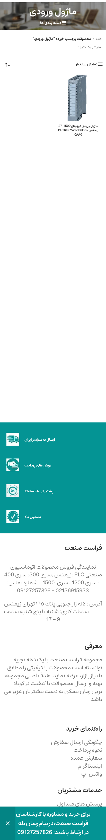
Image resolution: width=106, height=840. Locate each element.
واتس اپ (91, 774)
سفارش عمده (86, 758)
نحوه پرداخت (88, 750)
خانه (99, 39)
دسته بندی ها (50, 23)
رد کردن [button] (7, 823)
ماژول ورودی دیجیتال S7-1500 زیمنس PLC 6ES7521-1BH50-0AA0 (78, 130)
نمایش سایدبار (86, 64)
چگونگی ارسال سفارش (76, 742)
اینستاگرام (90, 766)
